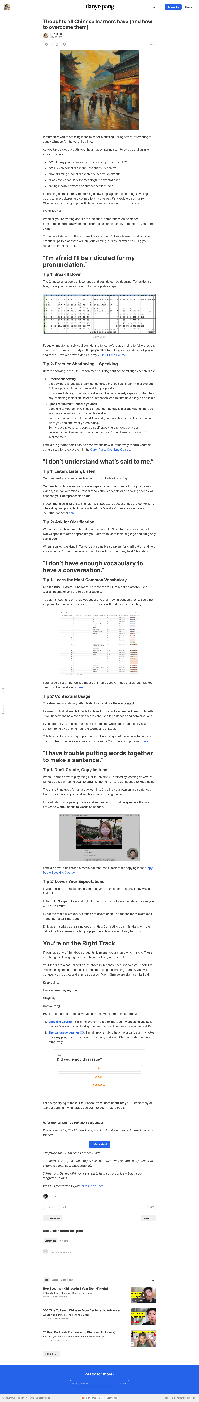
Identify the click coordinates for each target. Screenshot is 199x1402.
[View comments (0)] (57, 44)
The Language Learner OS (66, 1032)
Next (146, 1218)
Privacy (24, 1398)
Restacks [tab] (63, 1240)
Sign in (189, 6)
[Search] (154, 7)
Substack (167, 1398)
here (72, 513)
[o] (144, 1295)
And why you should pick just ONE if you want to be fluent (74, 1336)
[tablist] (56, 1241)
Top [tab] (46, 1279)
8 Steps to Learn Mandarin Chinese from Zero (67, 1292)
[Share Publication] (161, 7)
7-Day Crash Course (112, 355)
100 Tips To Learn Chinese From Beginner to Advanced (82, 1310)
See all (49, 1353)
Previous (55, 1218)
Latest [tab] (54, 1279)
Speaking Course (60, 1022)
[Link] (38, 261)
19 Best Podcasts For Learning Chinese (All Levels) (79, 1332)
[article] (99, 1295)
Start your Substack (93, 1398)
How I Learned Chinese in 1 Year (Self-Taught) (75, 1288)
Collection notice (43, 1398)
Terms (31, 1398)
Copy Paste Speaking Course (110, 449)
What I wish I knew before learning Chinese (66, 1314)
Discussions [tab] (67, 1279)
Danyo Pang (56, 34)
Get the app (111, 1398)
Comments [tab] (50, 1240)
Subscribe (173, 6)
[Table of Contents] (3, 701)
